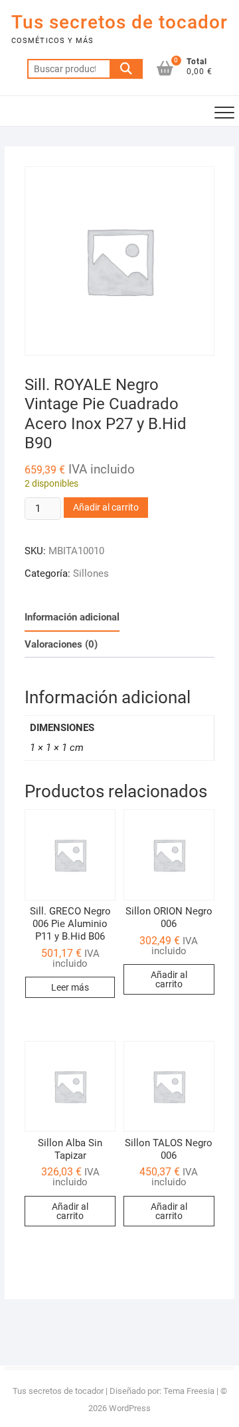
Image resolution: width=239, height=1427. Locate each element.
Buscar (126, 69)
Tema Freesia (188, 1391)
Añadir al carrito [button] (169, 979)
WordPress (130, 1408)
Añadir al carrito (106, 507)
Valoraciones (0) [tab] (61, 644)
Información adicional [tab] (72, 617)
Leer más (70, 987)
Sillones (91, 573)
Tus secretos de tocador (119, 22)
